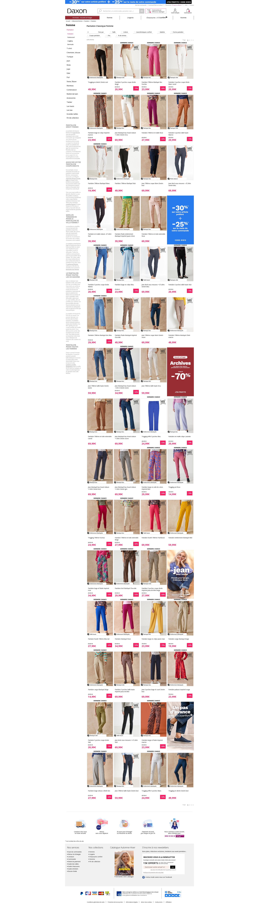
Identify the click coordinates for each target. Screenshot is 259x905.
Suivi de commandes (75, 852)
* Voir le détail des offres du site (74, 841)
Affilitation (169, 902)
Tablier (69, 102)
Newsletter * (174, 5)
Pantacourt (71, 37)
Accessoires (71, 98)
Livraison (71, 856)
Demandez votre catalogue (125, 876)
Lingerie (130, 18)
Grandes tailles (72, 114)
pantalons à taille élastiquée (71, 365)
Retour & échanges (74, 854)
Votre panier (188, 13)
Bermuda (70, 44)
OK (173, 867)
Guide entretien (73, 869)
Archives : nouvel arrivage (82, 18)
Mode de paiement (74, 861)
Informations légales (132, 902)
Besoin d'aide (72, 871)
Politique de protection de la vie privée (153, 872)
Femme (109, 18)
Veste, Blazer (72, 81)
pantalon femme (70, 204)
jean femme (76, 133)
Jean (68, 61)
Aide (186, 5)
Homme (183, 18)
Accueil (68, 21)
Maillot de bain (72, 94)
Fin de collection (73, 118)
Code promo (158, 902)
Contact (191, 5)
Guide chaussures (74, 866)
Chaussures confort (96, 856)
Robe (69, 65)
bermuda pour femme (72, 269)
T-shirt (69, 48)
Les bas (69, 110)
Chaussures (156, 18)
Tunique (70, 57)
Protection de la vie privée (115, 902)
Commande (72, 859)
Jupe (68, 69)
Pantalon (86, 21)
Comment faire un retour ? (155, 5)
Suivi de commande (140, 5)
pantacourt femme (72, 264)
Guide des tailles (73, 864)
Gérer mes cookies (146, 902)
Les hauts (70, 106)
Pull (68, 77)
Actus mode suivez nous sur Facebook (159, 877)
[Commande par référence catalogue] (149, 11)
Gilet (68, 73)
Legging (70, 41)
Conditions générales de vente (96, 902)
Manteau (70, 86)
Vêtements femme (77, 21)
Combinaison (72, 90)
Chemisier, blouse (73, 52)
